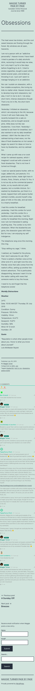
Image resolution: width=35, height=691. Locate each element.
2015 (13, 366)
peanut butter (5, 370)
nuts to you (18, 368)
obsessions (26, 368)
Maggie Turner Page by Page (16, 679)
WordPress (20, 684)
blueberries (10, 368)
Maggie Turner (8, 363)
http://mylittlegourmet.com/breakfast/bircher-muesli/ (16, 485)
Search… (4, 654)
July (16, 366)
